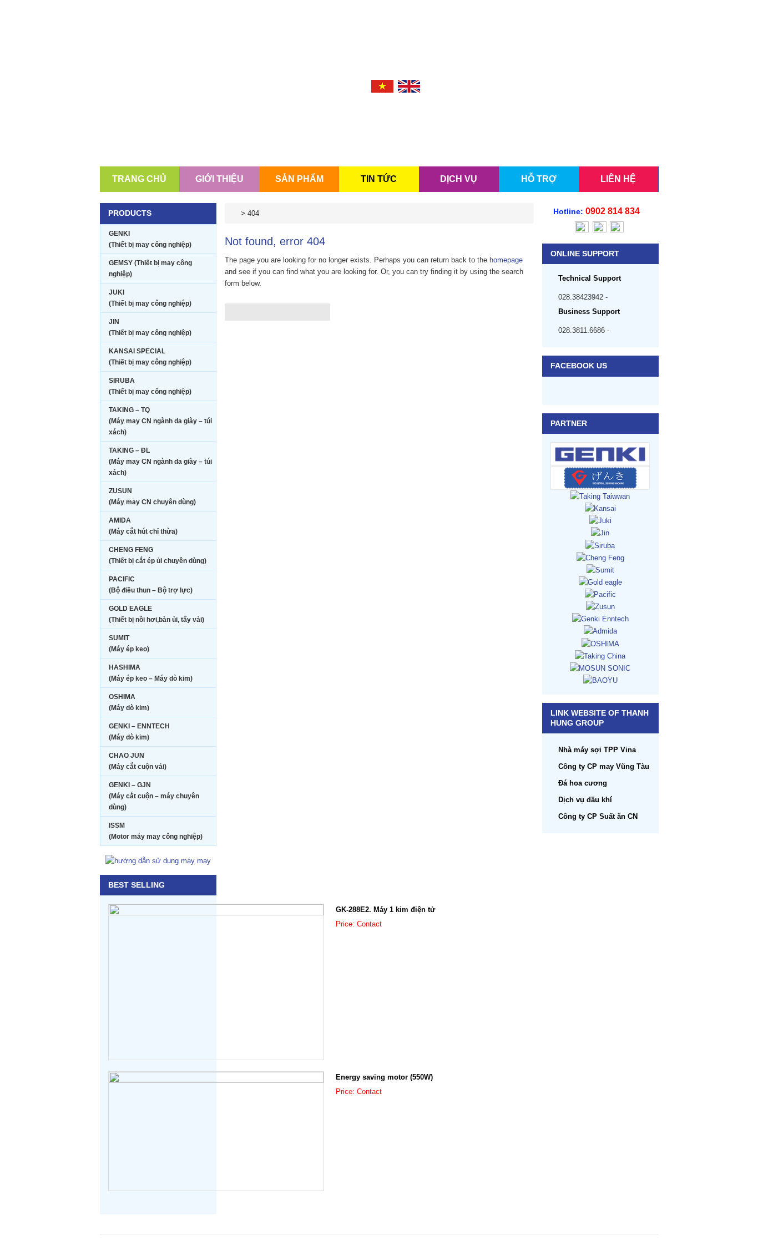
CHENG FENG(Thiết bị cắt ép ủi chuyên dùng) (157, 555)
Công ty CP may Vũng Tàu (603, 766)
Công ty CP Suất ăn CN (598, 816)
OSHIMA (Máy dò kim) (129, 702)
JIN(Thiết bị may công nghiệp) (150, 327)
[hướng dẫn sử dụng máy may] (158, 860)
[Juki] (600, 520)
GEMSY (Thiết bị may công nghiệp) (150, 268)
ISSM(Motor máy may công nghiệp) (156, 831)
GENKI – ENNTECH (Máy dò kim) (139, 731)
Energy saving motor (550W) (384, 1077)
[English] (409, 85)
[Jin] (600, 532)
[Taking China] (600, 655)
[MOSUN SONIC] (600, 668)
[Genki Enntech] (600, 618)
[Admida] (600, 630)
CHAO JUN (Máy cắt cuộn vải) (137, 761)
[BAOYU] (600, 680)
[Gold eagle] (600, 582)
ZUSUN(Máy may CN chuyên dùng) (152, 496)
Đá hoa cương (582, 783)
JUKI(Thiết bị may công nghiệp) (150, 297)
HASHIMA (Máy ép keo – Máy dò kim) (151, 673)
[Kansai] (600, 508)
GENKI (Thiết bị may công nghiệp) (150, 239)
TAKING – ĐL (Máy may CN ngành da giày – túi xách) (160, 462)
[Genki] (600, 453)
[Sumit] (600, 569)
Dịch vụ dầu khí (585, 800)
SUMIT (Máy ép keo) (129, 643)
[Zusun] (600, 606)
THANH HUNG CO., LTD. (166, 117)
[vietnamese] (382, 85)
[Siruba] (600, 545)
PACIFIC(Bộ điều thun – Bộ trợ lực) (151, 584)
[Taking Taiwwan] (600, 496)
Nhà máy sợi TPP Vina (597, 750)
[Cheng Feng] (600, 557)
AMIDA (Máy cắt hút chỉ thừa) (143, 525)
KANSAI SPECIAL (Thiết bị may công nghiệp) (150, 356)
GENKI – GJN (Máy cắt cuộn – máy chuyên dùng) (154, 796)
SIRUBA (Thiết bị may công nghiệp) (150, 386)
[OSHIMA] (600, 643)
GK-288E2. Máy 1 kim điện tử (385, 909)
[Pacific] (600, 594)
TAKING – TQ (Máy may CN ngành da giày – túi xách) (160, 421)
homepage (506, 260)
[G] (600, 477)
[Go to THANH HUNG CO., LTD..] (236, 213)
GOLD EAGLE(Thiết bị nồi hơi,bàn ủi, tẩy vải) (156, 614)
